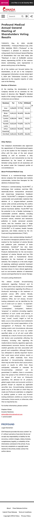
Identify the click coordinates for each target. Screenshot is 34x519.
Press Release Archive (20, 508)
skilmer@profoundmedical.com (11, 414)
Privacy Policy (26, 516)
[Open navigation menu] (3, 16)
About (9, 508)
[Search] (22, 16)
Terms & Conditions (25, 512)
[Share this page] (31, 16)
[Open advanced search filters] (26, 16)
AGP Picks (4, 3)
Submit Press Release (10, 512)
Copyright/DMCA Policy (11, 516)
